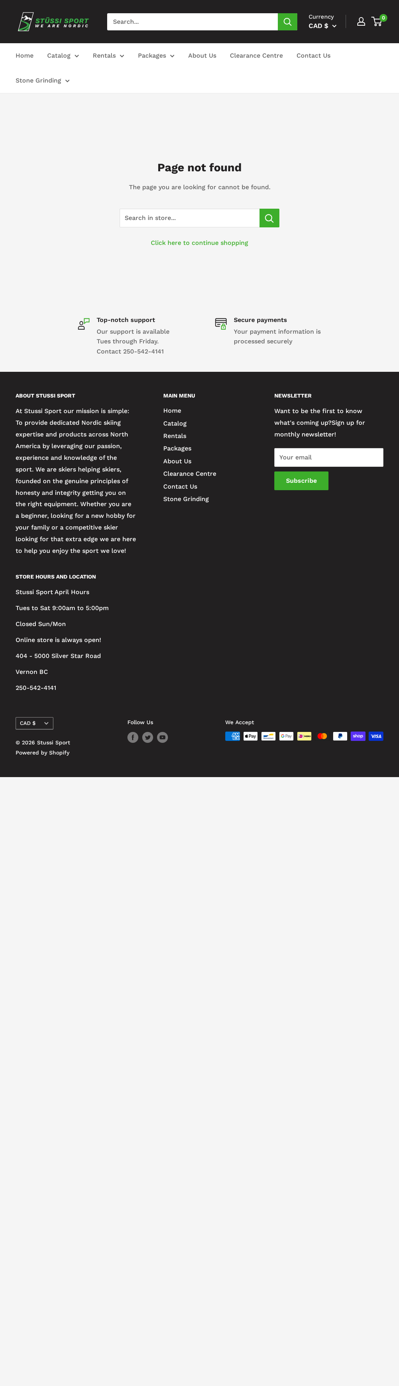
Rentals (104, 55)
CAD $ (28, 723)
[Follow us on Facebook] (132, 737)
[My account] (361, 21)
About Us (202, 55)
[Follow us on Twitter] (147, 737)
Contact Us (313, 55)
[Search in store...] (269, 218)
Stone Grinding (38, 80)
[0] (377, 21)
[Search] (287, 21)
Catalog (59, 55)
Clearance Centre (256, 55)
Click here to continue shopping (199, 242)
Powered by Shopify (42, 752)
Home (25, 55)
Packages (152, 55)
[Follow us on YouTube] (162, 737)
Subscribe (301, 480)
